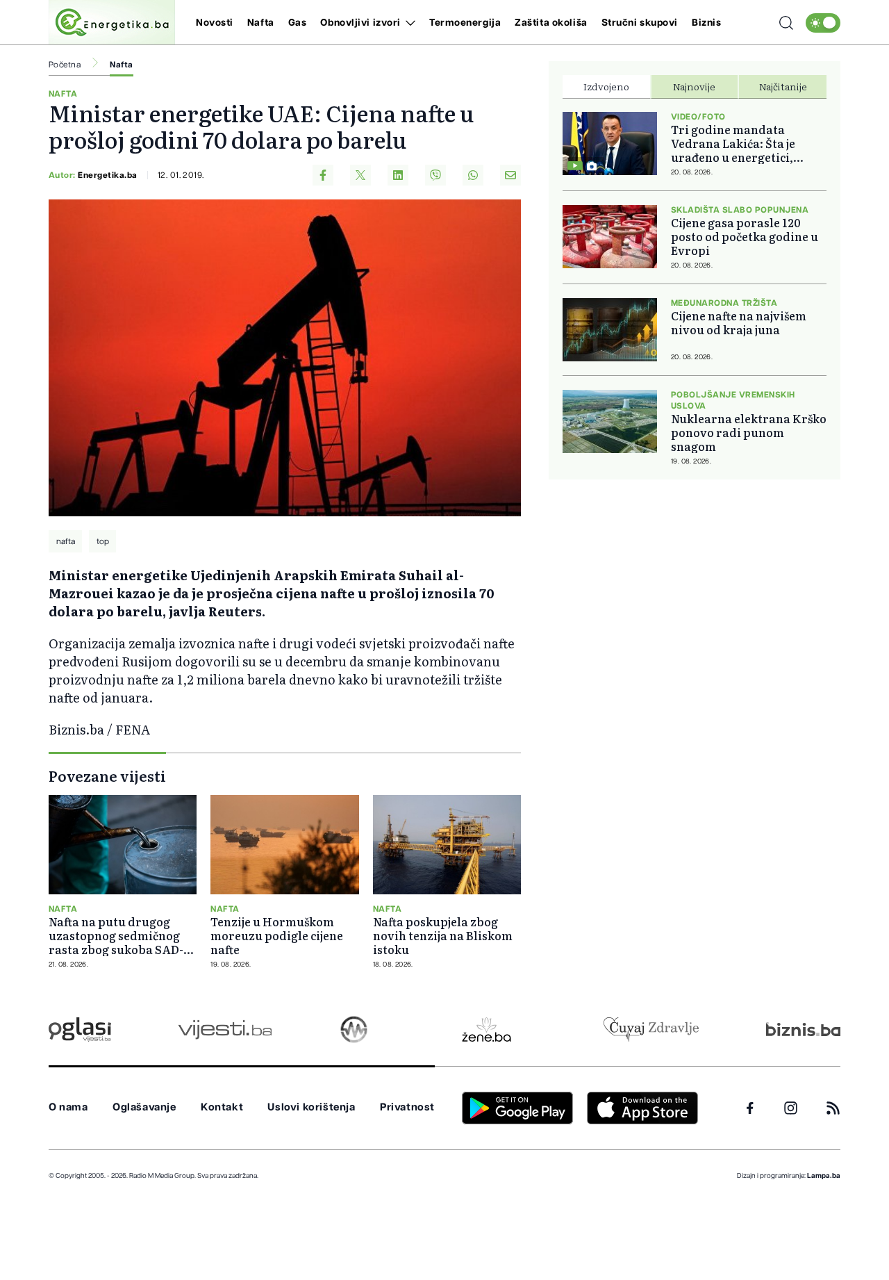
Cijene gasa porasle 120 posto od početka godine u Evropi (744, 236)
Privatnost (407, 1107)
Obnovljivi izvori (360, 23)
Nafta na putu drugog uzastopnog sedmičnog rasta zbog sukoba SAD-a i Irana (123, 935)
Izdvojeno (606, 86)
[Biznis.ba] (803, 1029)
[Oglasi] (80, 1029)
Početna (65, 64)
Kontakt (222, 1107)
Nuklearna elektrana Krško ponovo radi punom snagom (748, 432)
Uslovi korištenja (311, 1107)
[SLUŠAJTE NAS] (353, 1029)
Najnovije (694, 86)
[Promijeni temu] (823, 23)
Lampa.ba (823, 1175)
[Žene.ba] (486, 1029)
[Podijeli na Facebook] (323, 175)
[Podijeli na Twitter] (360, 175)
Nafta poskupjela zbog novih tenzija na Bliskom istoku (443, 935)
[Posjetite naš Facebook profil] (750, 1108)
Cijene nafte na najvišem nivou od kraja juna (738, 322)
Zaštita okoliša (551, 23)
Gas (297, 23)
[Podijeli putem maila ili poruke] (510, 175)
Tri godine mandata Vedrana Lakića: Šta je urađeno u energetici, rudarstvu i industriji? (735, 143)
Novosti (214, 23)
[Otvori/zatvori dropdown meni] (408, 23)
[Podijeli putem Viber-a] (435, 175)
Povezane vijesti (107, 775)
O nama (68, 1107)
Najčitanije (783, 86)
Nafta (260, 23)
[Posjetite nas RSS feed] (833, 1108)
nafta (65, 541)
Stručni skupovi (639, 23)
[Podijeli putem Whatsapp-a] (473, 175)
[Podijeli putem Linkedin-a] (398, 175)
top (103, 541)
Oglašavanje (144, 1107)
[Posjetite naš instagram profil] (790, 1108)
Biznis (706, 23)
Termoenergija (465, 23)
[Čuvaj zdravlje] (651, 1029)
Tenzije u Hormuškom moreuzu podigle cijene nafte (276, 935)
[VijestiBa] (225, 1029)
